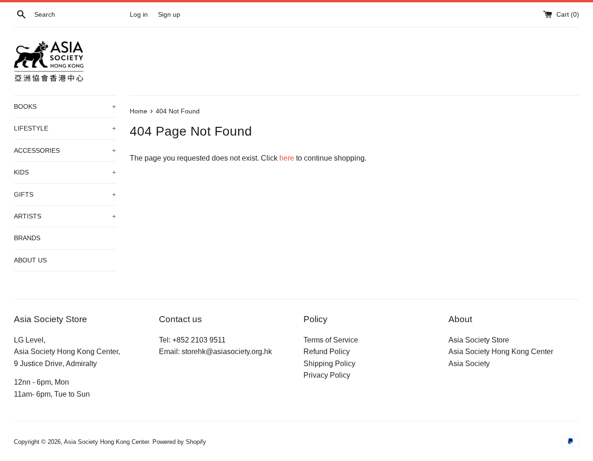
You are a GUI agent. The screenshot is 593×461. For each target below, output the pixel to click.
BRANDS (27, 238)
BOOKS (65, 106)
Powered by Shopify (179, 441)
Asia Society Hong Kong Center (500, 351)
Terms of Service (330, 340)
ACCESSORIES (65, 150)
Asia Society (469, 364)
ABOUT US (30, 260)
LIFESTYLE (65, 128)
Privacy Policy (326, 375)
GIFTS (65, 194)
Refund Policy (326, 351)
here (286, 158)
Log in (139, 14)
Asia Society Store (478, 340)
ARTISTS (65, 216)
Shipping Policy (329, 364)
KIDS (65, 172)
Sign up (169, 14)
